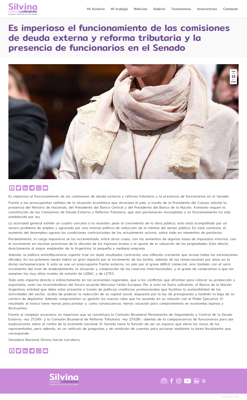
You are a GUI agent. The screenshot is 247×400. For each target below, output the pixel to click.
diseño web (233, 396)
